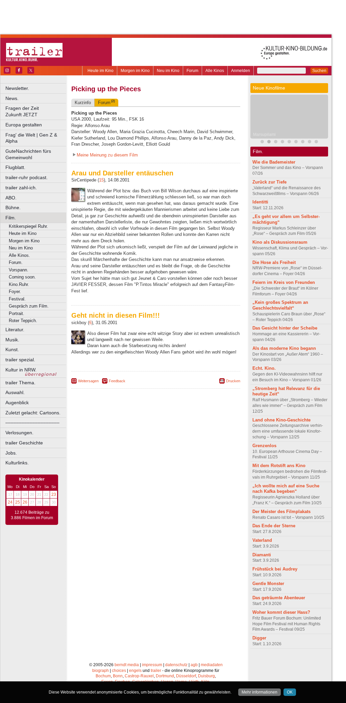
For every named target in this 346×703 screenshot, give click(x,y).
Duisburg (206, 676)
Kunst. (12, 349)
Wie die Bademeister (273, 162)
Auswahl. (15, 392)
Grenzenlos (264, 445)
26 (25, 502)
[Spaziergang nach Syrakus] (275, 142)
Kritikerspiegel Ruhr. (28, 226)
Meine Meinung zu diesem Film (107, 154)
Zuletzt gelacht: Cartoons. (32, 412)
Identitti (260, 201)
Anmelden (240, 70)
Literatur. (14, 329)
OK (290, 692)
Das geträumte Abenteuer (278, 597)
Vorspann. (18, 269)
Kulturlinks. (17, 462)
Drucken (233, 381)
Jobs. (11, 453)
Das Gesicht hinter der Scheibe (284, 328)
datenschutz (176, 664)
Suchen (319, 70)
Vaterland (262, 540)
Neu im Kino (168, 70)
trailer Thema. (20, 382)
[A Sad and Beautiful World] (282, 142)
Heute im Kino (101, 70)
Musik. (12, 339)
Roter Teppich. (23, 320)
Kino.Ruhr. (19, 284)
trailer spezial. (20, 359)
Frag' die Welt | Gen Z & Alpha (31, 138)
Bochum (103, 676)
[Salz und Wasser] (309, 142)
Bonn (118, 676)
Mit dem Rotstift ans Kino (278, 465)
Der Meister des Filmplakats (281, 511)
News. (12, 98)
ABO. (11, 197)
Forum (192, 70)
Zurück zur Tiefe (269, 182)
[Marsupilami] (269, 142)
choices (119, 670)
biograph (100, 670)
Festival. (17, 298)
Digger (259, 637)
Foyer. (15, 291)
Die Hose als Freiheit (274, 262)
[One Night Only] (296, 142)
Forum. (16, 262)
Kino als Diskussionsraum (279, 242)
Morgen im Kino (135, 70)
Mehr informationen (259, 692)
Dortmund (165, 676)
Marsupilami (264, 134)
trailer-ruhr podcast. (26, 177)
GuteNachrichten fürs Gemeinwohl (28, 154)
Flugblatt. (15, 167)
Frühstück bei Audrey (274, 569)
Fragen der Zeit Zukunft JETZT (36, 111)
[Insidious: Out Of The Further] (262, 142)
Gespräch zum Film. (29, 306)
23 (53, 494)
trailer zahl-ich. (21, 187)
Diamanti (261, 554)
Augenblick (17, 402)
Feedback (117, 381)
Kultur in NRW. (20, 369)
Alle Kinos (214, 70)
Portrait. (16, 313)
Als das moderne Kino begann (284, 348)
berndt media (127, 664)
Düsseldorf (186, 676)
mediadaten (212, 664)
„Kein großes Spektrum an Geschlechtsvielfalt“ (280, 305)
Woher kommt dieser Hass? (281, 612)
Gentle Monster (268, 583)
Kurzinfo (83, 102)
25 (17, 502)
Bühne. (13, 207)
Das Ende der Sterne (273, 525)
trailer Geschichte (24, 442)
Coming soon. (22, 277)
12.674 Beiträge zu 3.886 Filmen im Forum (32, 515)
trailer (156, 670)
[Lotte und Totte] (316, 142)
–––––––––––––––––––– (32, 422)
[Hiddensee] (302, 142)
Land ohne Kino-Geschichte (281, 419)
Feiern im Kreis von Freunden (283, 282)
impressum (152, 664)
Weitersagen (88, 381)
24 (10, 502)
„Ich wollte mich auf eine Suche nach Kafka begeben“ (285, 488)
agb (194, 664)
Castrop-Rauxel (139, 676)
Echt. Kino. (264, 368)
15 (101, 180)
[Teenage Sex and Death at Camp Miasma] (289, 142)
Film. (10, 217)
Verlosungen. (19, 432)
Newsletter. (17, 88)
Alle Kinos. (19, 255)
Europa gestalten (23, 124)
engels (135, 670)
